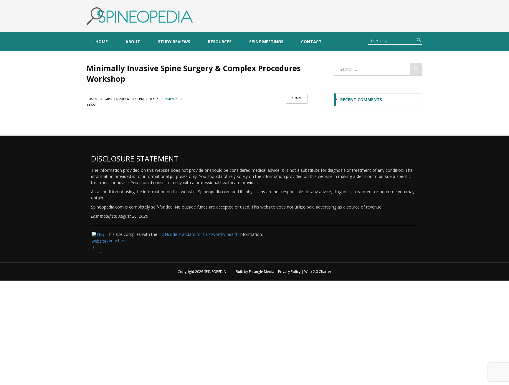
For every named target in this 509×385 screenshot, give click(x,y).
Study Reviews (174, 41)
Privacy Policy (289, 271)
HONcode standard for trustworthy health (198, 234)
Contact (311, 41)
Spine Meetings (266, 41)
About (132, 41)
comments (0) (172, 99)
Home (101, 41)
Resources (220, 41)
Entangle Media (261, 271)
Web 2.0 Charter (317, 271)
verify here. (117, 240)
